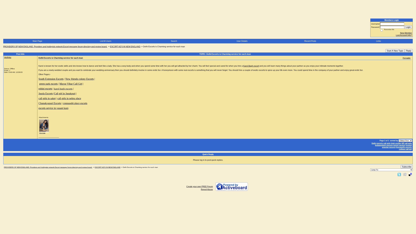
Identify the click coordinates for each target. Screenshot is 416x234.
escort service (399, 145)
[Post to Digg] (404, 174)
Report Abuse (207, 189)
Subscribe (406, 167)
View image (42, 133)
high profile (396, 143)
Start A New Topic (395, 51)
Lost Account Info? (404, 35)
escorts (380, 143)
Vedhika (7, 57)
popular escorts (389, 147)
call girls (386, 143)
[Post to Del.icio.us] (410, 174)
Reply (408, 51)
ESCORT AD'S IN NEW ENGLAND (125, 47)
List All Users (105, 41)
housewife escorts (404, 147)
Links (378, 41)
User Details (242, 41)
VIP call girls (406, 143)
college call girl (405, 149)
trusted (409, 145)
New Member (406, 33)
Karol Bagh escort (251, 66)
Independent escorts (384, 145)
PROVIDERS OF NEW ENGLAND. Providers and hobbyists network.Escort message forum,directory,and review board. (55, 47)
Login (408, 27)
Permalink (406, 58)
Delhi (374, 143)
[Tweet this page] (399, 174)
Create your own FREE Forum (199, 186)
